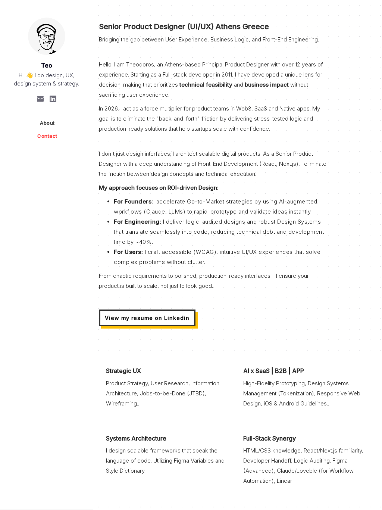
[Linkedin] (53, 98)
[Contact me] (40, 98)
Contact (47, 136)
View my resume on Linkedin (147, 318)
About (47, 123)
